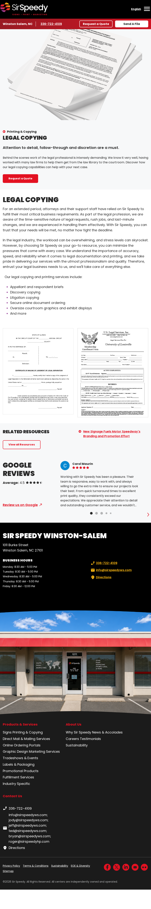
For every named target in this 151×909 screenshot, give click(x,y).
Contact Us (12, 796)
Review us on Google (20, 505)
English (136, 9)
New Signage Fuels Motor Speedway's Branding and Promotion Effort (111, 433)
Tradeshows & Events (20, 758)
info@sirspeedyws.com (114, 570)
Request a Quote (96, 24)
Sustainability (77, 745)
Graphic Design (15, 751)
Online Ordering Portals (22, 745)
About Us (73, 724)
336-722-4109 (51, 24)
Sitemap (8, 871)
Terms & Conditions (35, 866)
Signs (7, 732)
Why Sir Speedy (78, 732)
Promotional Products (20, 771)
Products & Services (20, 724)
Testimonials (90, 738)
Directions (103, 577)
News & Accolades (107, 732)
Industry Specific (16, 783)
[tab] (91, 513)
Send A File (131, 24)
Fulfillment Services (18, 777)
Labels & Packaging (18, 764)
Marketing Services (44, 751)
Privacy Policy (11, 866)
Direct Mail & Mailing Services (26, 738)
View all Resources (21, 444)
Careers (72, 738)
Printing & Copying (22, 132)
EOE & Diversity (80, 866)
